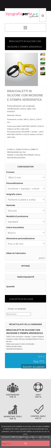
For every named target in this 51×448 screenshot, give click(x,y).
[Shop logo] (22, 15)
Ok (25, 443)
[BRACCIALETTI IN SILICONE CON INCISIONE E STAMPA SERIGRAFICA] (42, 54)
